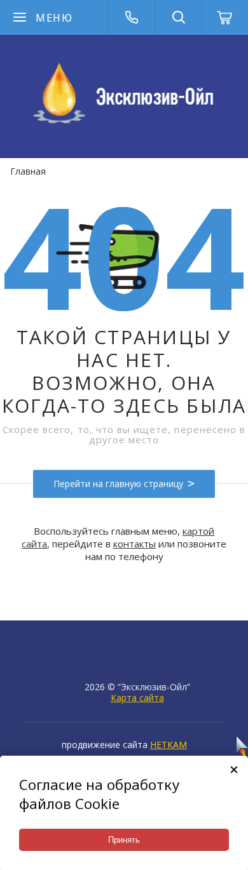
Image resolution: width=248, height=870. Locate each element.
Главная (28, 171)
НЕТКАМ (168, 745)
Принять (124, 840)
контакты (134, 543)
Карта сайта (137, 698)
